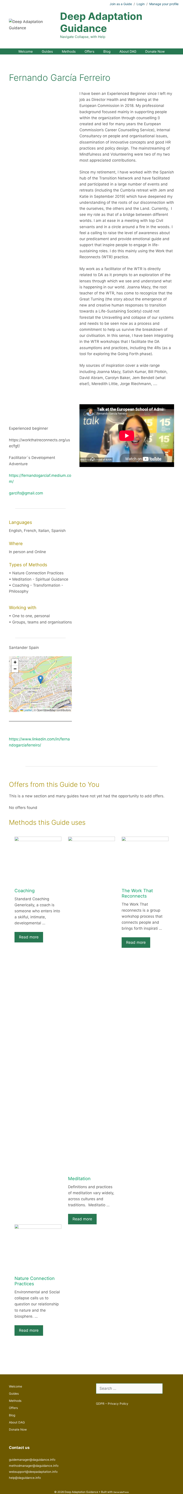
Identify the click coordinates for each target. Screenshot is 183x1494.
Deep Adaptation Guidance (101, 22)
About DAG (127, 51)
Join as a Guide (121, 4)
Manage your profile (164, 4)
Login (141, 4)
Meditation (79, 1178)
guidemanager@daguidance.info (32, 1459)
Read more (29, 937)
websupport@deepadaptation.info (33, 1471)
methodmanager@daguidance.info (33, 1465)
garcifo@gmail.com (26, 493)
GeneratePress (121, 1492)
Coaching (25, 890)
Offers (89, 51)
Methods (69, 51)
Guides (47, 51)
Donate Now (155, 51)
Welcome (25, 51)
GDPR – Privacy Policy (112, 1403)
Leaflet (27, 710)
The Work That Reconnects (137, 893)
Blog (106, 51)
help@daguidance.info (25, 1477)
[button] (40, 679)
